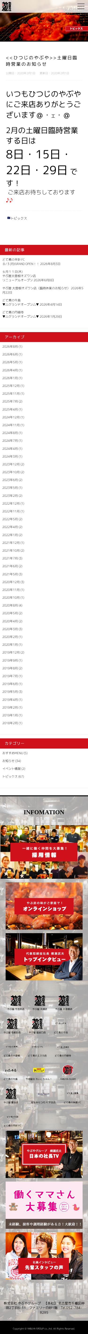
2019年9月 (10, 660)
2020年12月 (11, 582)
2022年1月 (10, 535)
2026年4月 (10, 370)
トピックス (19, 218)
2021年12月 (11, 543)
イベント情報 (11, 769)
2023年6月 (10, 480)
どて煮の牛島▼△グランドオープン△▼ (20, 302)
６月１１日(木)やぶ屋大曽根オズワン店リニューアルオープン (19, 275)
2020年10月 (11, 597)
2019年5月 (10, 691)
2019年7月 (10, 676)
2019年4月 (10, 699)
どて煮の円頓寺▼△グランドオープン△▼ (20, 314)
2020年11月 (11, 590)
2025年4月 (10, 409)
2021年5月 (10, 574)
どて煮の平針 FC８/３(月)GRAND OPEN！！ (20, 261)
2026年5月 (10, 362)
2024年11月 (11, 425)
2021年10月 (11, 550)
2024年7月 (10, 440)
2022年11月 (11, 511)
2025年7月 (10, 401)
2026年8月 (10, 346)
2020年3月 (10, 629)
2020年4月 (10, 621)
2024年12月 (11, 417)
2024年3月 (10, 456)
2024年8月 (10, 433)
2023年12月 (11, 464)
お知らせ (8, 761)
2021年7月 (10, 558)
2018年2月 (10, 723)
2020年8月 (10, 605)
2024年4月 (10, 448)
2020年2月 (10, 637)
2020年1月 (10, 644)
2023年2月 (10, 496)
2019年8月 (10, 668)
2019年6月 (10, 684)
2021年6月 (10, 566)
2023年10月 (11, 472)
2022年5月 (10, 519)
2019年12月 (11, 652)
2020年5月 (10, 613)
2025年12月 (11, 386)
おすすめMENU (12, 753)
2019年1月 (10, 715)
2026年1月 (10, 378)
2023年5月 (10, 487)
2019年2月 (10, 707)
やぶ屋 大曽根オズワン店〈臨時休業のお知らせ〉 (36, 288)
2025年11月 (11, 393)
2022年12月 (11, 503)
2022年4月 (10, 527)
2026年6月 (10, 354)
